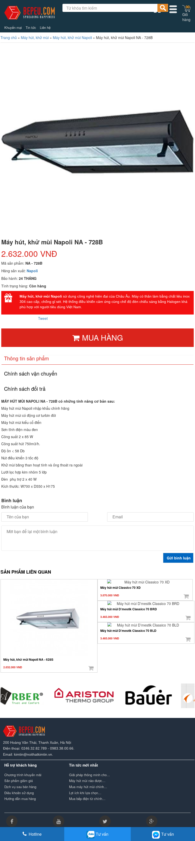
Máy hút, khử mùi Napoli (72, 37)
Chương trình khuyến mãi (22, 775)
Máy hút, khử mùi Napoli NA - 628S (28, 659)
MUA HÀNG (102, 337)
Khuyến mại (13, 27)
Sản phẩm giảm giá (18, 780)
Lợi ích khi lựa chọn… (85, 793)
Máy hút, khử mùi (35, 37)
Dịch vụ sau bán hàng (20, 787)
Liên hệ (45, 27)
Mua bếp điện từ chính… (87, 798)
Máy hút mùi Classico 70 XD (120, 587)
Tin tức (31, 27)
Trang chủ (9, 37)
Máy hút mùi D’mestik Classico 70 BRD (128, 609)
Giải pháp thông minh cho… (89, 775)
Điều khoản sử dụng (19, 793)
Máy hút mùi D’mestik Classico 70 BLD (128, 630)
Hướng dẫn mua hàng (20, 798)
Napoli (32, 270)
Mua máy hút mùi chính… (88, 787)
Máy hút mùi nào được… (87, 780)
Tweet (43, 318)
